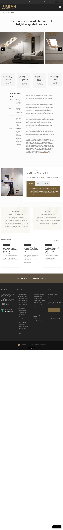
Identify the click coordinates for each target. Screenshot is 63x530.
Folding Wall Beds (38, 298)
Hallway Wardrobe (22, 310)
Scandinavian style (38, 320)
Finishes (46, 183)
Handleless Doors (22, 322)
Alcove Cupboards (22, 318)
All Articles (56, 240)
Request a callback (48, 1)
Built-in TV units (37, 311)
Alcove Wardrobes (38, 313)
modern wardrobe (32, 130)
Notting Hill (3, 301)
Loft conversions (37, 318)
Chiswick (9, 296)
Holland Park (4, 299)
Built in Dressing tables (23, 300)
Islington (8, 303)
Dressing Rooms (21, 320)
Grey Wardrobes (21, 308)
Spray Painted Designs (23, 326)
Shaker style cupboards (39, 322)
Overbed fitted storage (23, 298)
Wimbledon (10, 300)
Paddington (3, 298)
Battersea (9, 295)
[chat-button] (56, 526)
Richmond (11, 294)
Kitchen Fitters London (39, 329)
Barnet (8, 299)
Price (38, 183)
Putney (5, 300)
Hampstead (9, 298)
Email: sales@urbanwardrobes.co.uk (32, 1)
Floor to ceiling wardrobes (39, 300)
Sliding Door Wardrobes (39, 294)
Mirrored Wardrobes (22, 296)
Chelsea (6, 294)
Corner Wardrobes (22, 312)
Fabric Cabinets (21, 324)
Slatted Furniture (37, 324)
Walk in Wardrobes (38, 302)
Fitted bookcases (22, 294)
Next (60, 49)
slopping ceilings (46, 152)
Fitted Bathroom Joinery (39, 308)
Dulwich (3, 304)
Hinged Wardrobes (38, 296)
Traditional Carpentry (38, 327)
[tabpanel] (22, 48)
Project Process (53, 316)
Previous (3, 49)
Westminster (4, 295)
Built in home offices (22, 302)
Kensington (3, 296)
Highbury (3, 303)
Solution (31, 183)
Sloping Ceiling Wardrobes (39, 304)
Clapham (7, 304)
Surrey (8, 301)
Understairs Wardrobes (39, 306)
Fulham (2, 294)
